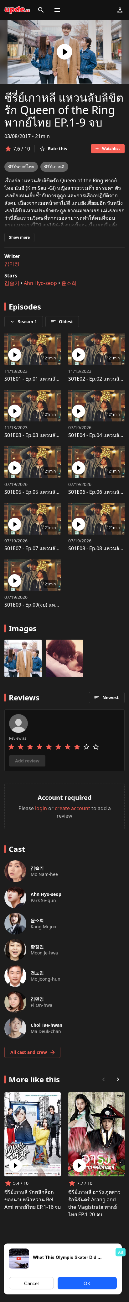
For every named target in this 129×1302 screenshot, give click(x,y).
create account (72, 808)
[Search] (41, 10)
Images (23, 628)
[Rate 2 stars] (20, 747)
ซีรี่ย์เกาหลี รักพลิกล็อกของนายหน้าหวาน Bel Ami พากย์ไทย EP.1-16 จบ (32, 1199)
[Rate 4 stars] (39, 747)
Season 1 (27, 321)
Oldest (66, 321)
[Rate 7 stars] (67, 747)
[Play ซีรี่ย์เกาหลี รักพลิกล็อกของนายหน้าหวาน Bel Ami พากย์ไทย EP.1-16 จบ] (15, 1165)
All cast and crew (28, 1052)
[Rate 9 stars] (86, 747)
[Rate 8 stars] (77, 747)
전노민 (37, 973)
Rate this (57, 148)
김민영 (37, 999)
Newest (110, 697)
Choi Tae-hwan (46, 1025)
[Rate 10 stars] (96, 747)
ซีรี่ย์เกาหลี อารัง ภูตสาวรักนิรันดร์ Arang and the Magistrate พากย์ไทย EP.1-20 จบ (94, 1203)
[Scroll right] (118, 1079)
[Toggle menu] (57, 10)
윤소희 (68, 283)
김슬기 (11, 283)
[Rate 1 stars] (11, 747)
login (41, 808)
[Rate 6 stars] (58, 747)
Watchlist (111, 148)
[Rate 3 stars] (30, 747)
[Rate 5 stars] (49, 747)
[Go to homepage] (17, 10)
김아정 (11, 263)
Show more (19, 237)
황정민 (37, 946)
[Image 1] (64, 658)
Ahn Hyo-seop (40, 283)
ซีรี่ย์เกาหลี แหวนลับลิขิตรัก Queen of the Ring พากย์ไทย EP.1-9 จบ (63, 110)
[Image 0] (23, 658)
